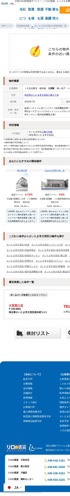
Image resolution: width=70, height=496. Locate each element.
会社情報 (27, 388)
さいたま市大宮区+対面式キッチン (23, 255)
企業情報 (27, 383)
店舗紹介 (27, 393)
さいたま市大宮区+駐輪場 (52, 266)
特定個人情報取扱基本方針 (37, 416)
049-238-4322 (56, 473)
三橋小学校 (47, 132)
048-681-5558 (56, 467)
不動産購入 (48, 11)
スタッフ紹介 (30, 402)
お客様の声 (29, 407)
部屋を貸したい (40, 11)
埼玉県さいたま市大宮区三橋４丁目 (41, 95)
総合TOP (28, 379)
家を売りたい (55, 11)
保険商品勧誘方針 (32, 421)
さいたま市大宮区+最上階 (54, 255)
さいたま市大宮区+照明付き (20, 261)
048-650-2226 (56, 479)
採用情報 (27, 397)
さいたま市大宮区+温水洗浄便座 (53, 250)
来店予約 (64, 421)
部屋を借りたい (31, 11)
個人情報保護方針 (32, 411)
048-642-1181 (56, 460)
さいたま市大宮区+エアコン (49, 261)
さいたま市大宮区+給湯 (17, 245)
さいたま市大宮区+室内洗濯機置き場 (24, 271)
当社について (23, 11)
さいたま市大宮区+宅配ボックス (22, 266)
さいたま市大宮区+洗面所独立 (21, 250)
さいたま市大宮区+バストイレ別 (47, 245)
